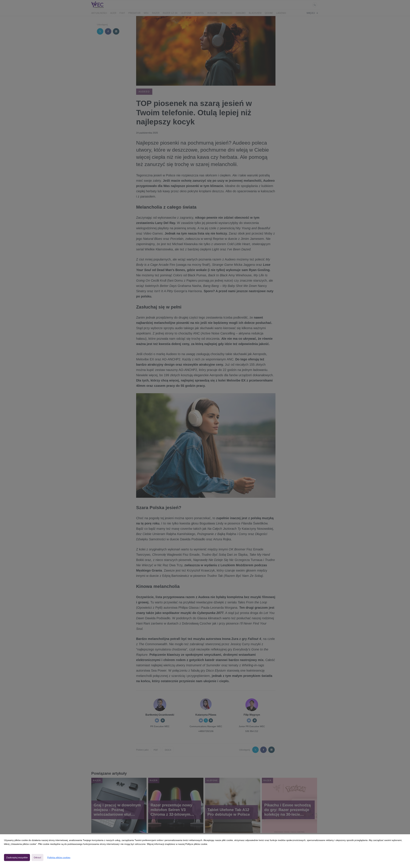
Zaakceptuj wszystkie (17, 857)
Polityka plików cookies (58, 857)
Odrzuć (37, 857)
